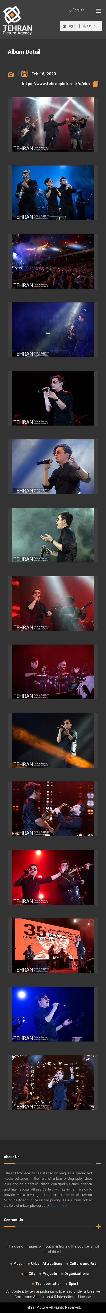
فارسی (61, 15)
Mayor (18, 1264)
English (78, 10)
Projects (49, 1274)
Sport (73, 1284)
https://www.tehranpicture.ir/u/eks (56, 84)
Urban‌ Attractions (46, 1264)
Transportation (48, 1284)
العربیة (49, 15)
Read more (59, 1206)
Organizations (76, 1274)
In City (29, 1274)
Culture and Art (82, 1264)
